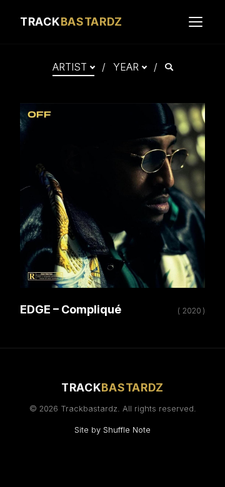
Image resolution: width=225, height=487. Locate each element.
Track (71, 21)
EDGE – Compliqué (70, 309)
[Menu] (195, 21)
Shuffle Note (127, 430)
